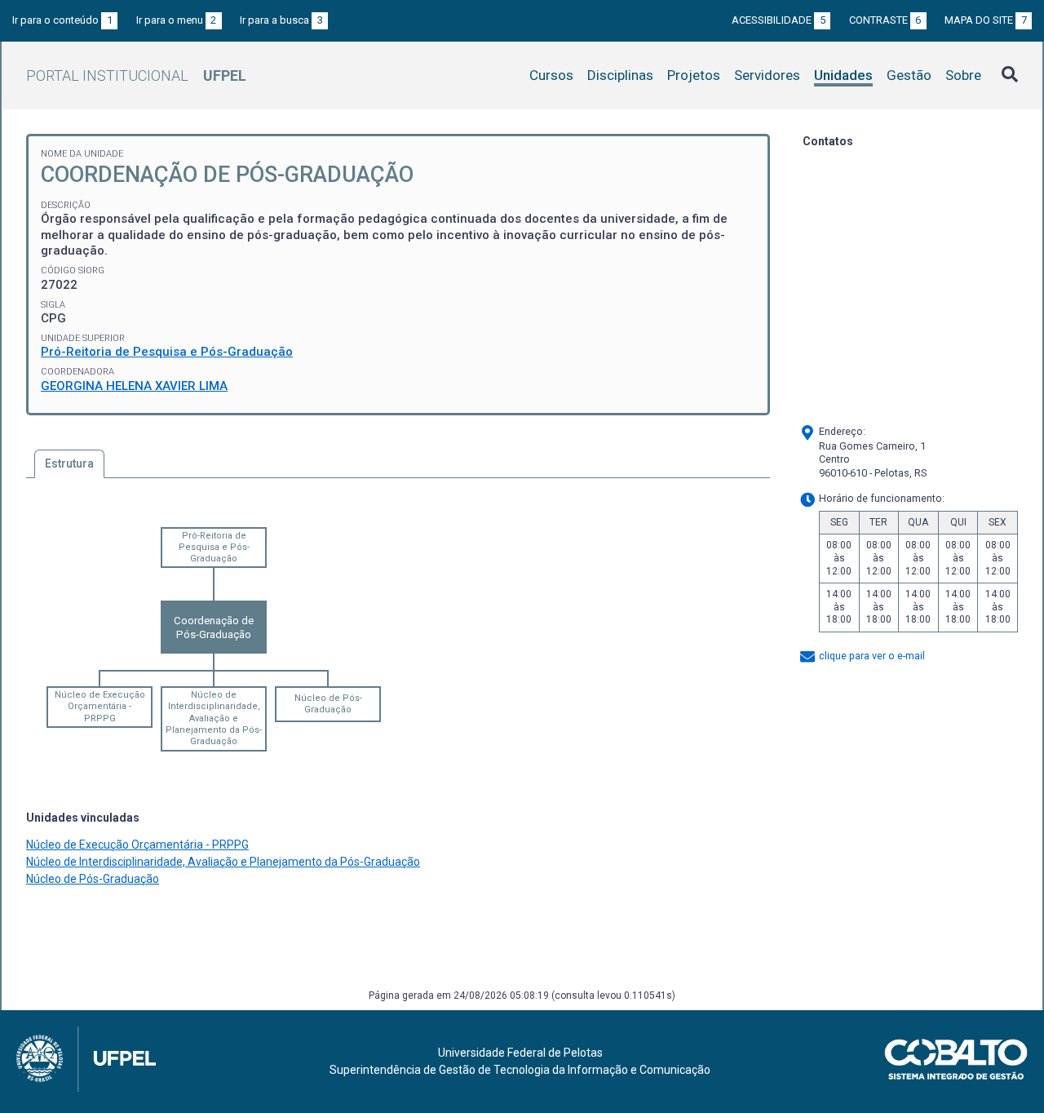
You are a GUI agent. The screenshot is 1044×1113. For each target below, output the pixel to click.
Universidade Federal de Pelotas (520, 1052)
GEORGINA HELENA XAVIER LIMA (134, 386)
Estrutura (69, 463)
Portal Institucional (136, 75)
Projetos (693, 75)
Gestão (909, 75)
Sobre (963, 75)
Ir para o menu (176, 20)
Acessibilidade (778, 20)
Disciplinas (620, 75)
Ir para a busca (281, 20)
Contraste (885, 20)
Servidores (767, 75)
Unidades (843, 75)
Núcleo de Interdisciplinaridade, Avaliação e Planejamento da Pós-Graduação (214, 718)
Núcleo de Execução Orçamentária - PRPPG (100, 707)
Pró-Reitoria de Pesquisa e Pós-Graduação (167, 351)
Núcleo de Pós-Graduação (328, 704)
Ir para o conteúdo (62, 20)
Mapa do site (985, 20)
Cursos (551, 75)
